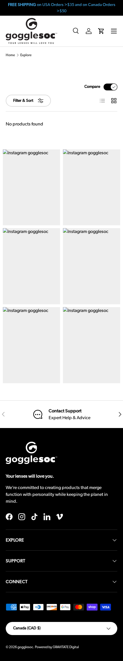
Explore (25, 55)
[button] (101, 31)
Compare (92, 87)
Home (10, 55)
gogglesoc (25, 647)
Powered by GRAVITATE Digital (57, 647)
